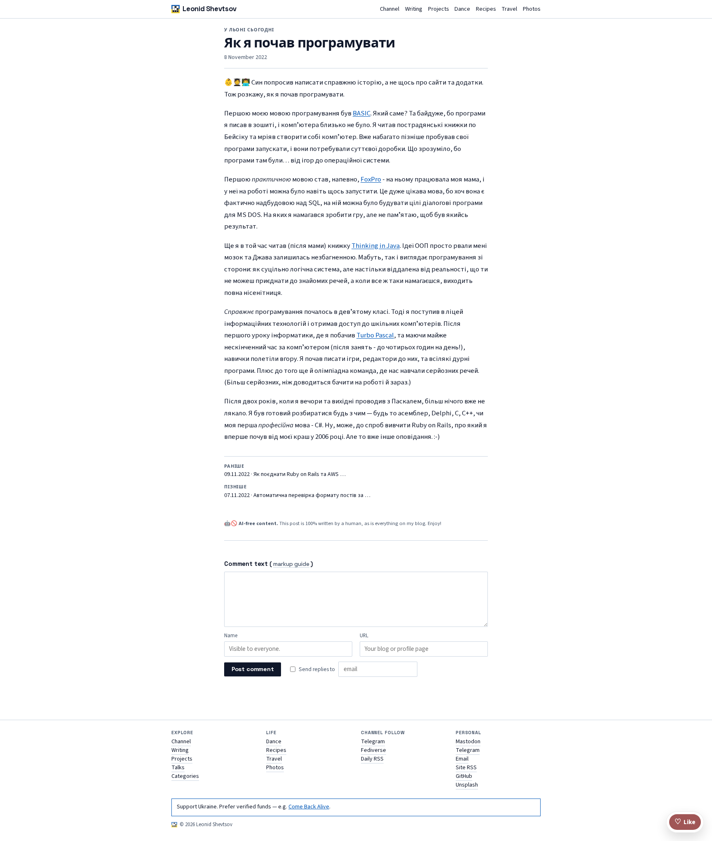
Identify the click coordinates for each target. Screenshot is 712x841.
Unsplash (467, 785)
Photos (532, 9)
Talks (178, 767)
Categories (185, 776)
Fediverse (373, 750)
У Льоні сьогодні (249, 30)
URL (364, 635)
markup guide (291, 564)
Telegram (373, 741)
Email (462, 759)
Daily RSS (372, 759)
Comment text (246, 564)
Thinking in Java (375, 246)
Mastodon (468, 741)
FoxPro (371, 179)
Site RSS (466, 767)
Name (230, 635)
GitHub (464, 776)
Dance (462, 9)
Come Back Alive (308, 807)
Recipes (486, 9)
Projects (438, 9)
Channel (389, 9)
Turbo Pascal (375, 335)
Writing (413, 9)
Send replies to (317, 669)
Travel (509, 9)
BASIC (361, 113)
